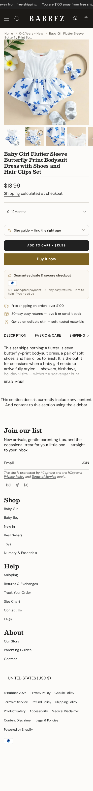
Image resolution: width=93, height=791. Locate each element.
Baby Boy (11, 517)
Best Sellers (13, 535)
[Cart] (86, 18)
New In (9, 526)
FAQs (8, 619)
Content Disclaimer (18, 720)
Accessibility (39, 711)
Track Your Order (17, 592)
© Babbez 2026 (15, 693)
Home (8, 34)
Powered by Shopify (18, 729)
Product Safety (15, 711)
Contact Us (13, 610)
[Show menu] (6, 18)
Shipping (12, 193)
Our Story (11, 641)
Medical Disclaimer (65, 711)
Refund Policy (41, 702)
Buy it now (46, 259)
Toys (7, 544)
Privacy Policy (14, 477)
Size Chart (12, 601)
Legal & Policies (47, 720)
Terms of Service (44, 477)
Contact (10, 659)
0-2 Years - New (31, 34)
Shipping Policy (66, 702)
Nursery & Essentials (20, 553)
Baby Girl (11, 509)
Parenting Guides (17, 650)
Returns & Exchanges (21, 584)
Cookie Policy (64, 693)
